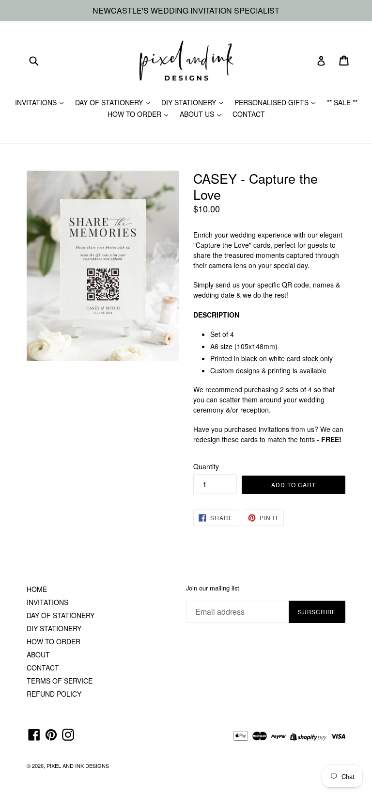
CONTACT (248, 114)
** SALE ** (342, 102)
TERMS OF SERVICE (60, 680)
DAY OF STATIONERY (110, 102)
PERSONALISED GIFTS (272, 102)
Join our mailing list (212, 588)
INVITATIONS (37, 102)
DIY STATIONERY (189, 102)
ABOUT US (198, 114)
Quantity (206, 466)
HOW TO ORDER (135, 114)
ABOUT (38, 654)
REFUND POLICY (54, 694)
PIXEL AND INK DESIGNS (77, 765)
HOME (37, 589)
